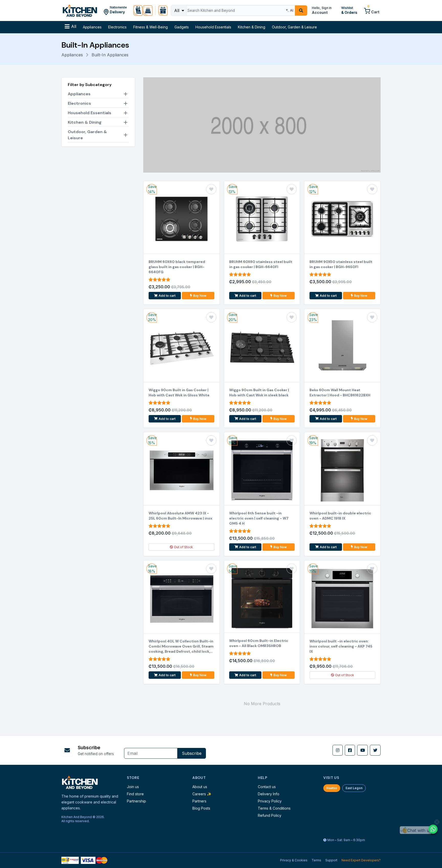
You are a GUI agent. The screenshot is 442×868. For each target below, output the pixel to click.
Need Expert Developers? (361, 860)
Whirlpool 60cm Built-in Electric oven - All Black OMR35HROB (258, 643)
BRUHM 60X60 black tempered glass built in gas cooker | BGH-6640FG (177, 266)
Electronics (117, 27)
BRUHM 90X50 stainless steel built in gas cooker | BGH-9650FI (341, 264)
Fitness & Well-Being (150, 27)
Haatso (331, 788)
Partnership (136, 801)
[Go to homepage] (79, 10)
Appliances (92, 27)
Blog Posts (201, 808)
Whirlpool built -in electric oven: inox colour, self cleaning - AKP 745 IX (341, 646)
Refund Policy (269, 815)
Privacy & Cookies (293, 860)
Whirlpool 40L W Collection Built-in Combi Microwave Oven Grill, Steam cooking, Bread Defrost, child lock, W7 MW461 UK (181, 646)
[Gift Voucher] (163, 10)
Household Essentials (213, 27)
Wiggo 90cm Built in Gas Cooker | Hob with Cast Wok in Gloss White (179, 392)
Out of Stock (183, 547)
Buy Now (199, 296)
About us (199, 787)
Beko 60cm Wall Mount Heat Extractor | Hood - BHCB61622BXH (340, 392)
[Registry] (143, 10)
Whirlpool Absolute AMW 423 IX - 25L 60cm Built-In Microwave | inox (180, 516)
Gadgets (181, 27)
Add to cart (167, 296)
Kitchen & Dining (251, 27)
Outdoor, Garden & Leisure (294, 27)
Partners (199, 801)
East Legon (354, 788)
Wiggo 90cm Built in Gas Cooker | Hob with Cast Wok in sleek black (259, 392)
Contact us (267, 787)
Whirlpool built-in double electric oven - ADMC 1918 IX (340, 516)
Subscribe (192, 753)
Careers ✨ (201, 794)
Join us (133, 787)
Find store (135, 794)
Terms (316, 860)
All (177, 10)
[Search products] (301, 10)
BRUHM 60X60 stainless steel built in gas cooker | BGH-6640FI (260, 264)
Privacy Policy (270, 801)
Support (331, 860)
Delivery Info (268, 794)
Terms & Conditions (274, 808)
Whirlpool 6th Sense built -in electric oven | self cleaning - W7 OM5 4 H (259, 518)
